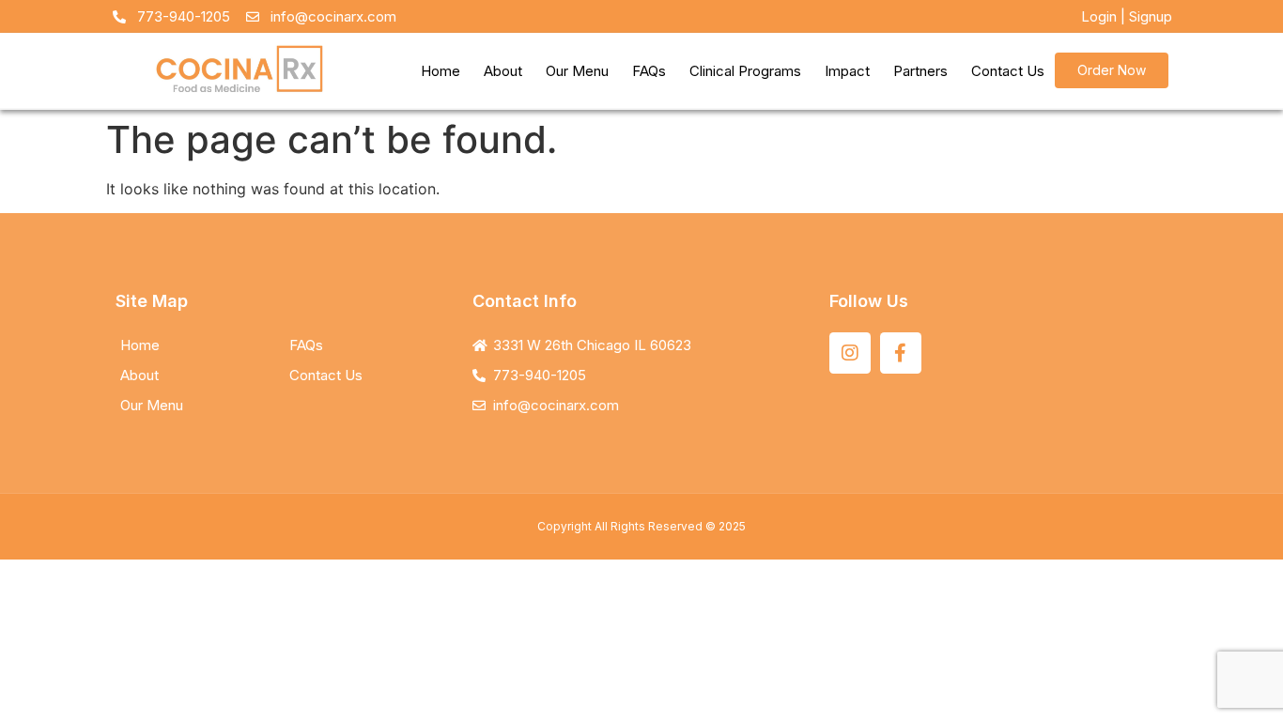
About (503, 71)
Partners (920, 71)
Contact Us (1007, 71)
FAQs (649, 71)
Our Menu (577, 71)
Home (440, 71)
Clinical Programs (745, 71)
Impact (847, 71)
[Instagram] (850, 353)
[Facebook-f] (900, 353)
